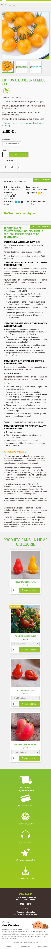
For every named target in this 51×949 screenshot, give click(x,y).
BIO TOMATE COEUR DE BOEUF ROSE (25, 745)
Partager (5, 167)
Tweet (11, 167)
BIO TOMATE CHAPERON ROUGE (25, 636)
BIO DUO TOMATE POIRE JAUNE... (25, 582)
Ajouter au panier (18, 154)
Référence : (9, 181)
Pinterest (18, 167)
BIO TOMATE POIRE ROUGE (25, 690)
